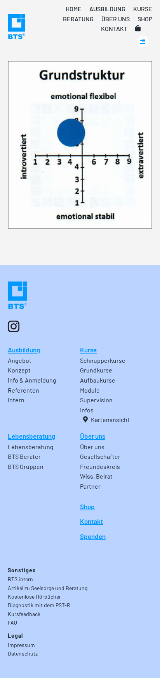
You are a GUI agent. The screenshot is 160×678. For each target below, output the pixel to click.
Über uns (92, 436)
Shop (87, 506)
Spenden (93, 536)
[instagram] (13, 326)
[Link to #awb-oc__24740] (142, 41)
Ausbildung (24, 350)
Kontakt (91, 521)
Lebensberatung (31, 436)
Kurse (88, 350)
